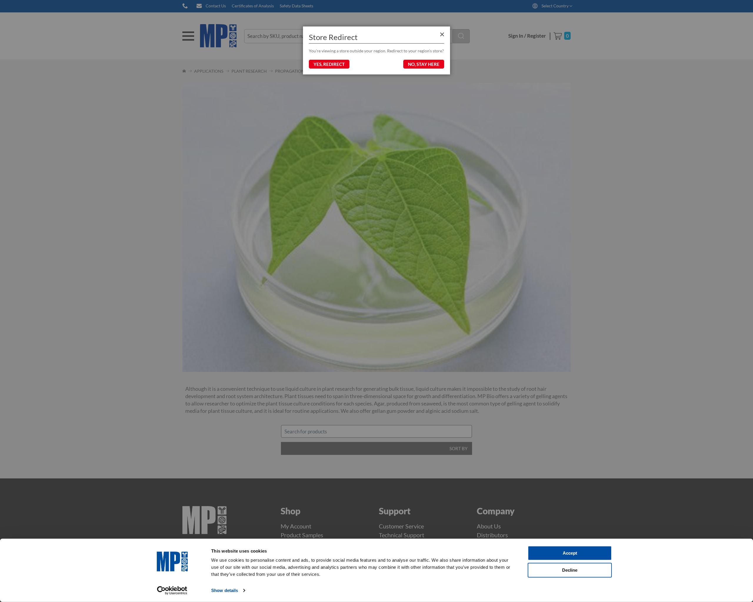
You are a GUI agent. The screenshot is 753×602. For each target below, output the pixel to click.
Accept (570, 553)
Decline (569, 569)
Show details (224, 590)
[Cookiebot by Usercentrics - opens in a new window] (172, 590)
